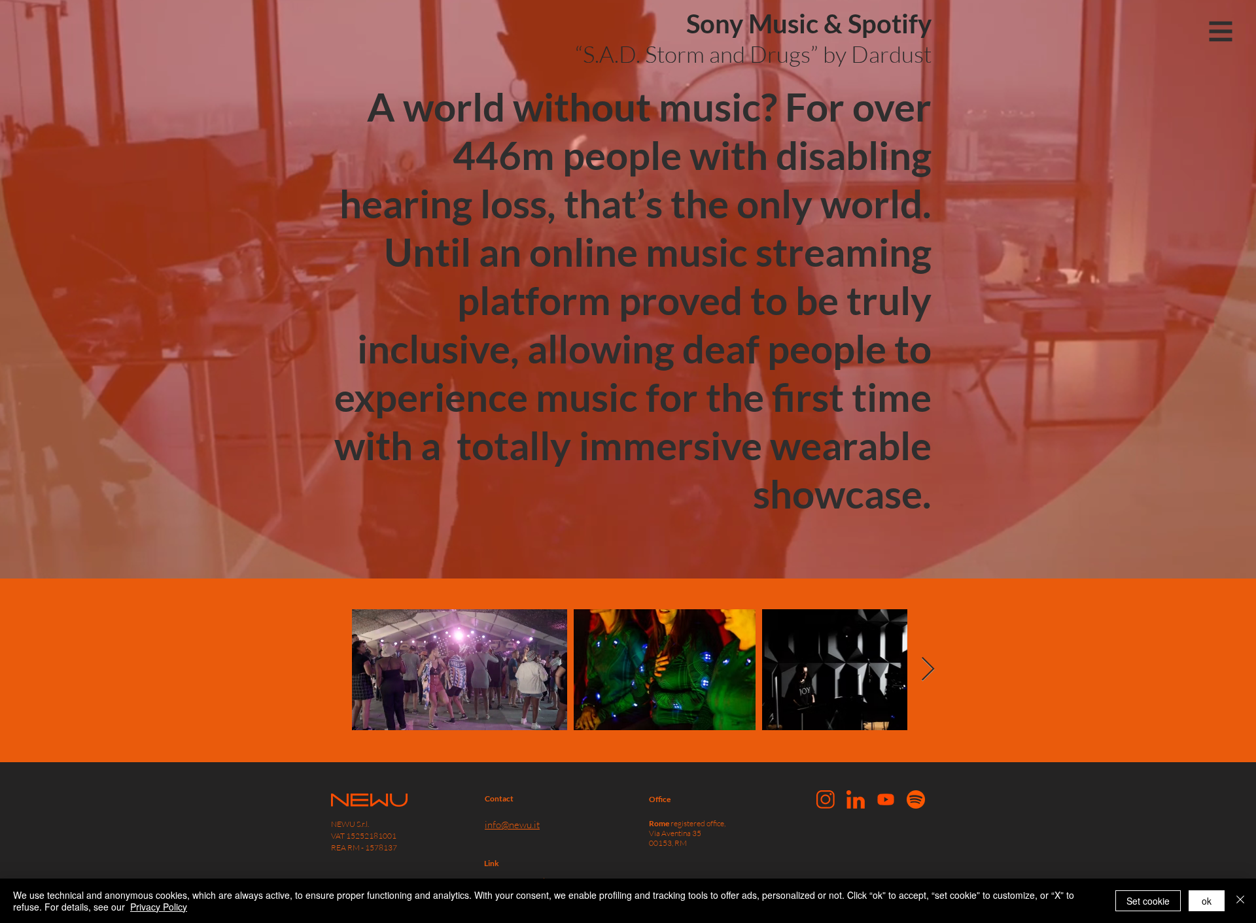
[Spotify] (916, 799)
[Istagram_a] (825, 799)
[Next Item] (927, 669)
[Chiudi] (1240, 901)
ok (1207, 900)
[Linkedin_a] (855, 799)
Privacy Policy (158, 906)
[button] (1221, 31)
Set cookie (1148, 900)
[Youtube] (886, 799)
